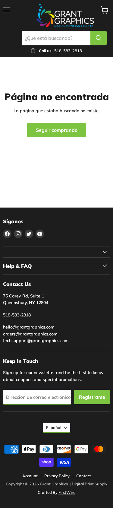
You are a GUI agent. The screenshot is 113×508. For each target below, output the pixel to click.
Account (30, 475)
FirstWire (66, 492)
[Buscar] (98, 38)
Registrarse (92, 397)
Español (53, 427)
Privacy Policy (57, 475)
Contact (83, 475)
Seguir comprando (56, 130)
